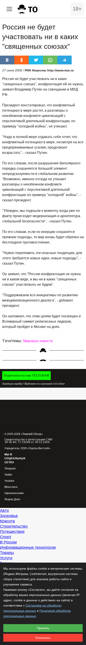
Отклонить (43, 638)
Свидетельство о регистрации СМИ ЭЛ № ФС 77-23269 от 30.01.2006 (28, 440)
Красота (7, 521)
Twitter (8, 474)
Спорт (5, 537)
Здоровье (9, 516)
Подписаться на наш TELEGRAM (26, 375)
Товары (7, 553)
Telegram (10, 468)
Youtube (9, 481)
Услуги (6, 558)
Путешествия (12, 531)
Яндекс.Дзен (12, 499)
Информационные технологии (28, 547)
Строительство (14, 526)
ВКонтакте (11, 487)
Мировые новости (38, 341)
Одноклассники (14, 493)
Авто (4, 510)
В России (8, 542)
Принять (43, 628)
